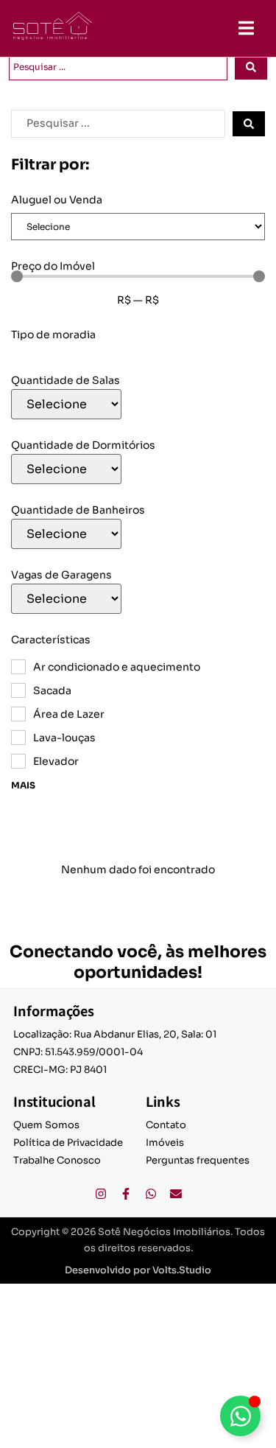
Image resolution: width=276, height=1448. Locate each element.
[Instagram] (101, 1194)
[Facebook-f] (126, 1194)
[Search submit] (251, 67)
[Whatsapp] (151, 1194)
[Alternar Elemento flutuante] (240, 1416)
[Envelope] (176, 1194)
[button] (246, 28)
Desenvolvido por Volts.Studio (138, 1270)
